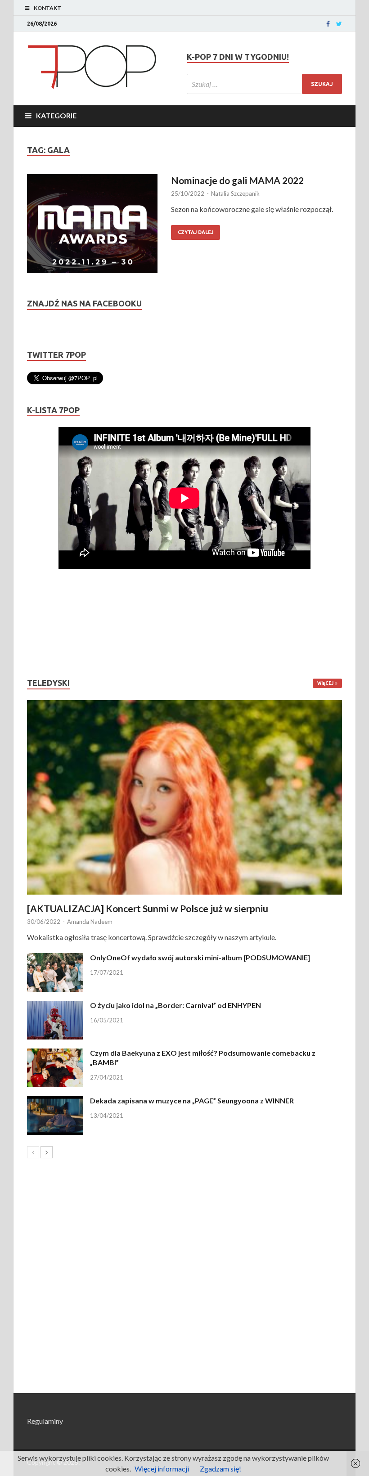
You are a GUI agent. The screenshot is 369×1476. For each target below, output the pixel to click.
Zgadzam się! (220, 1468)
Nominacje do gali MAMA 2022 (237, 180)
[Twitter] (339, 24)
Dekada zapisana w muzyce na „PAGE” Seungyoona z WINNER (192, 1100)
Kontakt (47, 7)
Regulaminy (45, 1421)
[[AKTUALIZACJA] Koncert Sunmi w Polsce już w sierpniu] (184, 797)
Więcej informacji (162, 1468)
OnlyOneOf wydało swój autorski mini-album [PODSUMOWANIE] (200, 957)
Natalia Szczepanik (235, 193)
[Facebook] (328, 24)
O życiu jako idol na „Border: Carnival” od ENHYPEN (175, 1005)
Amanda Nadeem (89, 921)
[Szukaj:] (264, 84)
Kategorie (56, 115)
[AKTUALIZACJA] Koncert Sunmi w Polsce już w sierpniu (147, 908)
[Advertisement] (54, 623)
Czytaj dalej (195, 232)
